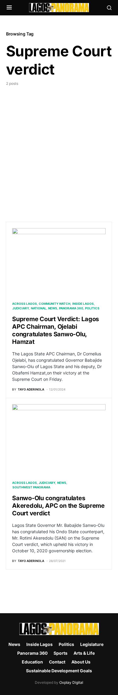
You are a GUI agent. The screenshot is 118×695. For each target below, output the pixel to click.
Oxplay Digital (71, 682)
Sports (60, 653)
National (38, 308)
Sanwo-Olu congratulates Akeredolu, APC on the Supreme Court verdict (58, 505)
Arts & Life (84, 653)
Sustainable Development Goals (59, 670)
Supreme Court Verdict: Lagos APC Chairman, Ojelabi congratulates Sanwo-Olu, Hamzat (55, 330)
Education (32, 661)
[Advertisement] (59, 148)
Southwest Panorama (31, 487)
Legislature (91, 644)
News (52, 308)
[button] (9, 7)
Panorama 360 (71, 308)
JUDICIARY (20, 308)
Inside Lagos (83, 303)
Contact (57, 661)
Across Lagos (24, 303)
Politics (92, 308)
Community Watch (54, 303)
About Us (80, 661)
